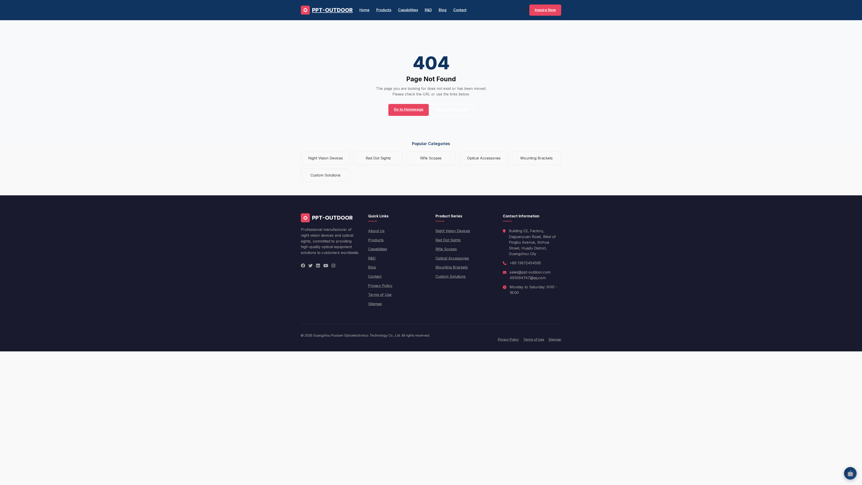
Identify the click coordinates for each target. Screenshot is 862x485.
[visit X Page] (310, 265)
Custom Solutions (325, 175)
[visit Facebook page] (303, 265)
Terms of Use (379, 294)
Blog (442, 10)
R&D (428, 10)
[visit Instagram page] (333, 265)
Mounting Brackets (536, 158)
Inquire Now (545, 10)
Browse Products (452, 110)
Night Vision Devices (325, 158)
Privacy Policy (380, 285)
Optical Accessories (484, 158)
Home (364, 10)
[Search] (525, 10)
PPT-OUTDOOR (332, 10)
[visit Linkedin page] (318, 265)
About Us (376, 231)
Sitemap (375, 304)
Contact (459, 10)
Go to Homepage (408, 109)
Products (383, 10)
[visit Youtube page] (325, 265)
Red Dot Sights (378, 158)
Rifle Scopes (431, 158)
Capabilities (408, 10)
